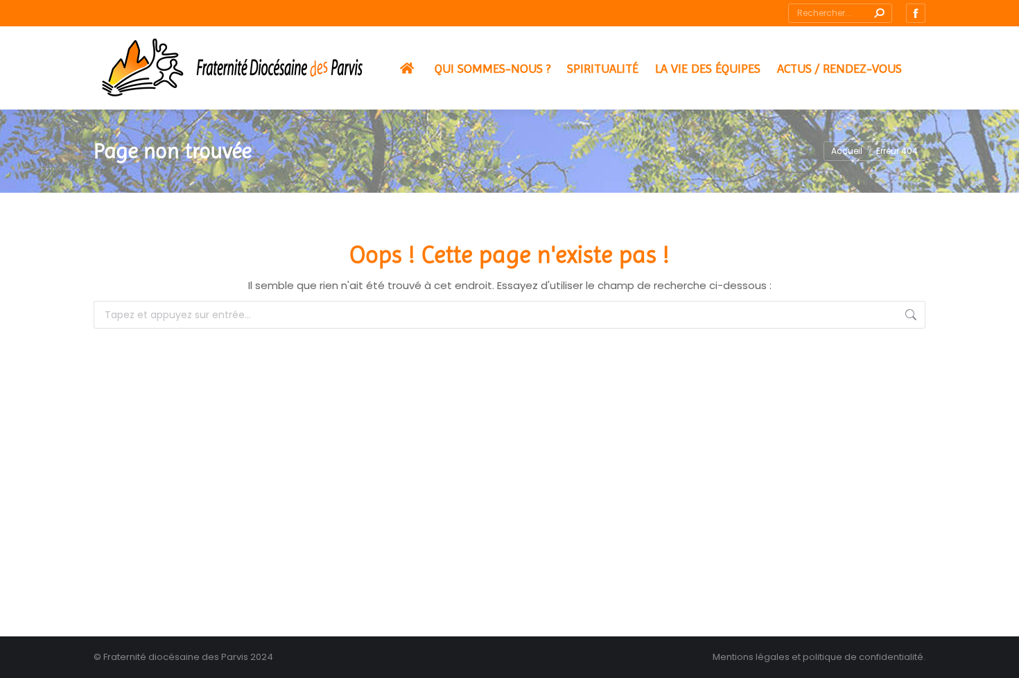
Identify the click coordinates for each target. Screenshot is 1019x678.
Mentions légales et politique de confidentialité (818, 656)
